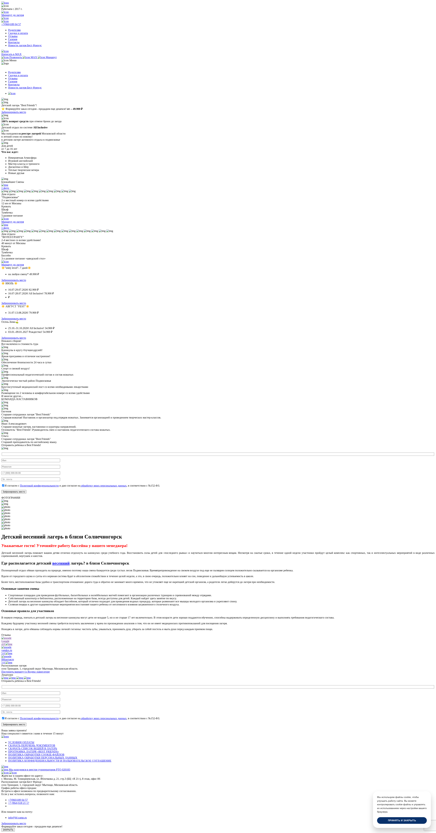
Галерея (12, 39)
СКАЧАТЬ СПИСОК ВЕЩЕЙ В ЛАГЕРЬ (32, 748)
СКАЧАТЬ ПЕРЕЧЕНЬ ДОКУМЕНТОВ (31, 745)
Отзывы (13, 36)
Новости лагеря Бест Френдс (25, 45)
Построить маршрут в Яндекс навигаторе (25, 671)
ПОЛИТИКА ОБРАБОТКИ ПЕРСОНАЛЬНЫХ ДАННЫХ (42, 757)
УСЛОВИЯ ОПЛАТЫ (21, 742)
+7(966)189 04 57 (18, 799)
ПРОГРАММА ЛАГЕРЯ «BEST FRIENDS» (33, 751)
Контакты (14, 42)
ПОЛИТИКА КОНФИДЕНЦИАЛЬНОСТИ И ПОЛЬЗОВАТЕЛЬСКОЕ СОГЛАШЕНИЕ (59, 760)
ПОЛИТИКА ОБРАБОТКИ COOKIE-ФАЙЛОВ (36, 754)
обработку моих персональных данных (103, 485)
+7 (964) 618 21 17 (18, 803)
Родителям (14, 30)
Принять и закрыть (402, 820)
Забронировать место (13, 112)
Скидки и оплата (18, 33)
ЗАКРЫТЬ (8, 830)
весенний (61, 563)
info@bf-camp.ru (17, 817)
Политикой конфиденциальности (39, 485)
